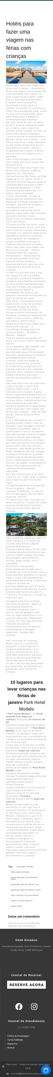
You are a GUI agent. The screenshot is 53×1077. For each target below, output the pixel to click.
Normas (11, 1047)
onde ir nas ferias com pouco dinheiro (25, 895)
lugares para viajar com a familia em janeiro (24, 878)
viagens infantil (16, 906)
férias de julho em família (20, 872)
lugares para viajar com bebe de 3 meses (26, 890)
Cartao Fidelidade (15, 1040)
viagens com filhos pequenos (21, 901)
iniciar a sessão (26, 923)
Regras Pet (12, 1044)
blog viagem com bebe (25, 867)
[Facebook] (19, 1006)
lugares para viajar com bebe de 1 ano (25, 884)
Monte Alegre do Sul (28, 549)
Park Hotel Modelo (19, 714)
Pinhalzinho (23, 491)
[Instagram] (34, 1006)
